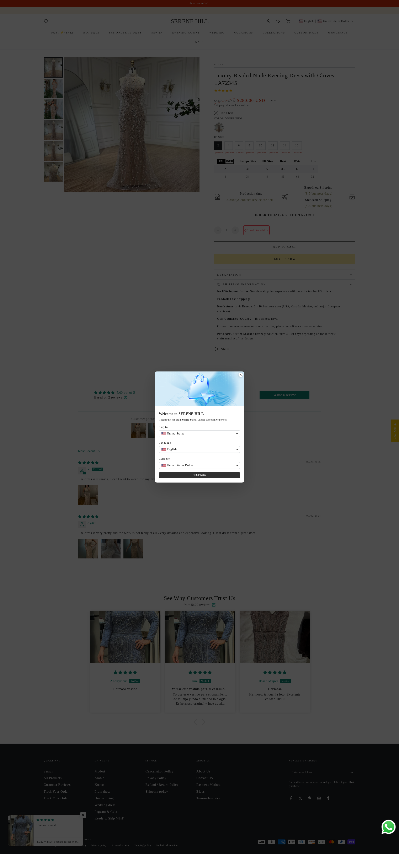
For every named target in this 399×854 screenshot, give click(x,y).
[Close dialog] (240, 375)
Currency (164, 458)
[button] (199, 433)
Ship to (163, 426)
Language (165, 442)
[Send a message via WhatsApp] (388, 827)
